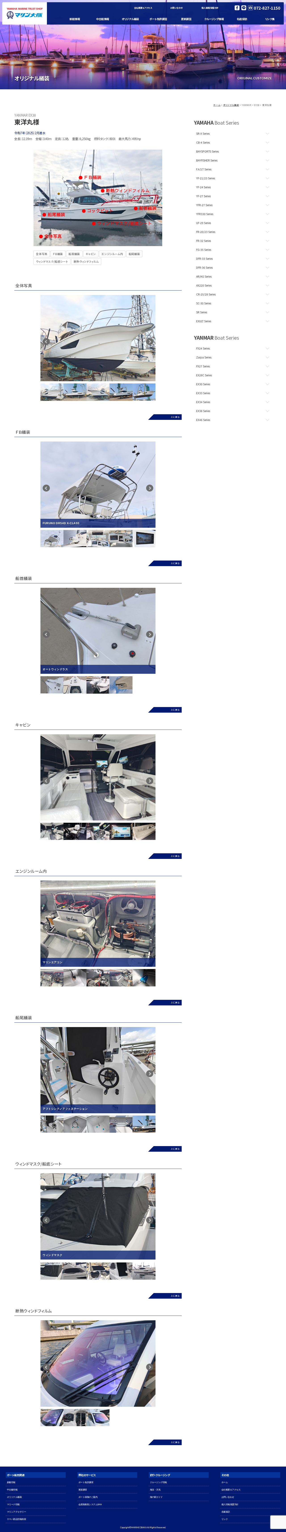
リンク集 (270, 19)
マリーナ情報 (13, 1504)
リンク (224, 1519)
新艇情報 (74, 19)
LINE (243, 7)
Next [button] (159, 538)
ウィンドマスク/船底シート (52, 261)
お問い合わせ (176, 7)
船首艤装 (74, 254)
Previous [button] (37, 538)
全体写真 (41, 254)
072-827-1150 (267, 8)
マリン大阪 (24, 13)
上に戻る (175, 417)
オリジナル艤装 (130, 19)
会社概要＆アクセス (143, 7)
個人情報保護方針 (210, 7)
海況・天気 (155, 1489)
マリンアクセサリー (16, 1512)
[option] (98, 338)
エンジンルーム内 (112, 254)
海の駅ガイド (156, 1497)
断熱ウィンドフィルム (86, 261)
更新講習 (186, 19)
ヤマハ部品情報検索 (16, 1519)
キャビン (91, 254)
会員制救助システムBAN (90, 1504)
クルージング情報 (214, 19)
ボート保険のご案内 (88, 1497)
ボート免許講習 (158, 19)
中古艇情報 (102, 19)
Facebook (237, 7)
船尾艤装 (134, 254)
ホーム (216, 105)
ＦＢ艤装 (58, 254)
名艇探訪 (242, 19)
